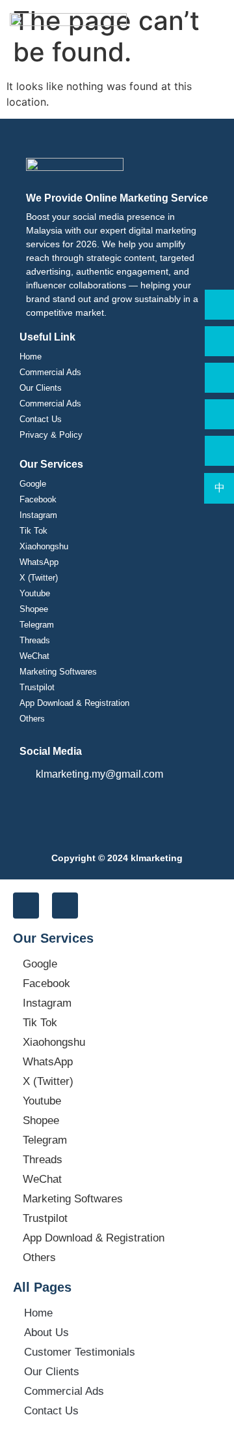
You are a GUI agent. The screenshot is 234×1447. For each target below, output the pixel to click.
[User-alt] (65, 905)
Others (32, 719)
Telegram (37, 625)
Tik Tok (33, 531)
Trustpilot (37, 687)
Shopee (34, 609)
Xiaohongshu (44, 546)
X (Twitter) (39, 578)
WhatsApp (39, 562)
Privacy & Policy (51, 435)
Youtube (35, 593)
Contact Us (41, 419)
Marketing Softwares (58, 672)
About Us (46, 1332)
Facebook (38, 499)
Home (31, 356)
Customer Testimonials (79, 1352)
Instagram (38, 515)
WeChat (34, 656)
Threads (35, 640)
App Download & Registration (74, 703)
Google (33, 484)
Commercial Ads (50, 372)
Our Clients (41, 388)
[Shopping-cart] (26, 905)
